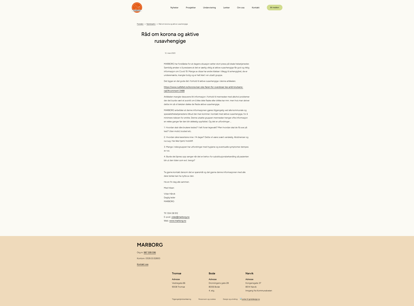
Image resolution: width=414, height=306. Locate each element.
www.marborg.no (177, 220)
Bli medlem (274, 7)
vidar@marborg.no (180, 217)
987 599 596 (150, 252)
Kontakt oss (142, 264)
